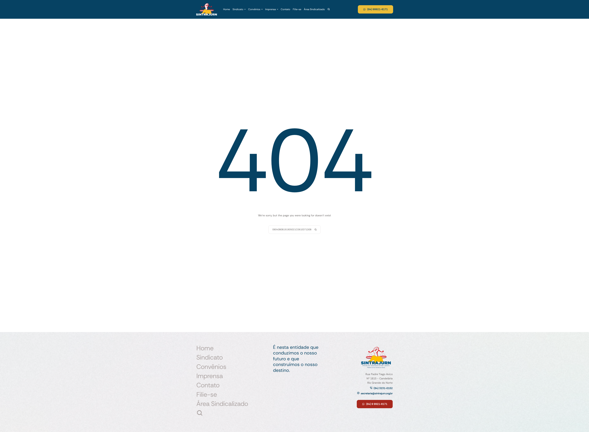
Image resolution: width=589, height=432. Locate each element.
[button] (245, 9)
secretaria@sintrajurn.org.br (377, 393)
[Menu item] (328, 9)
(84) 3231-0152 (383, 388)
